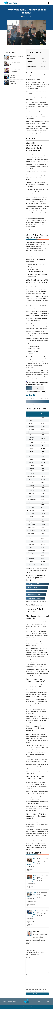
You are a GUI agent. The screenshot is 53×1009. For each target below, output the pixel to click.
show (38, 138)
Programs (46, 1001)
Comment (28, 957)
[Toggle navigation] (49, 3)
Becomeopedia (44, 933)
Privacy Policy (12, 1001)
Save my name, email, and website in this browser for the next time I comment (36, 990)
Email (27, 980)
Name (27, 974)
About (4, 1001)
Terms (39, 1001)
